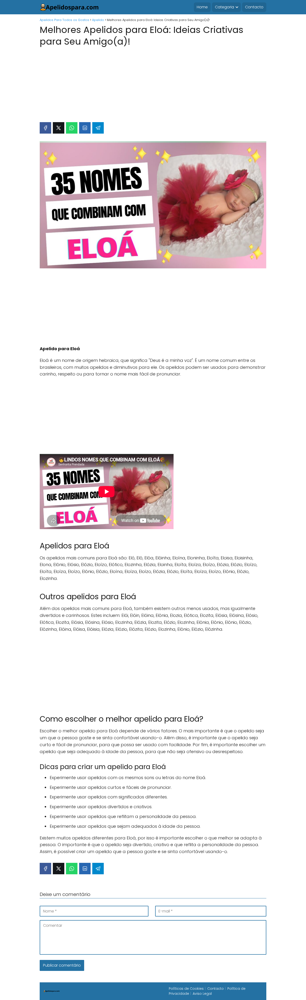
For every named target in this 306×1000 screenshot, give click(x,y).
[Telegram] (98, 128)
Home (202, 7)
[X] (58, 128)
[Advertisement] (153, 82)
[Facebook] (45, 128)
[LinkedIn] (85, 128)
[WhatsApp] (71, 128)
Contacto (254, 7)
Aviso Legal (202, 993)
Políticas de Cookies (186, 988)
